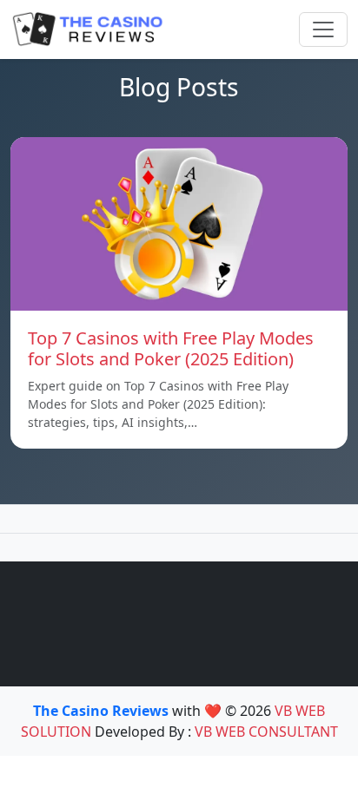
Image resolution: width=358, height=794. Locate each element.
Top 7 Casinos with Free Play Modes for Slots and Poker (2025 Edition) (171, 348)
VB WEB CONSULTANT (266, 731)
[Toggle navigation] (323, 29)
